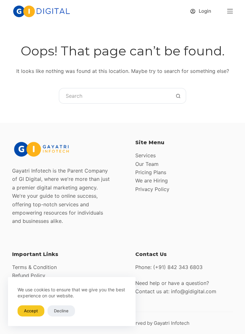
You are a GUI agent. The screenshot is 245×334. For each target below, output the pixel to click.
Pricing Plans (150, 172)
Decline (61, 310)
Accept (31, 310)
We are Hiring (151, 180)
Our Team (147, 164)
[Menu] (230, 11)
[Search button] (178, 96)
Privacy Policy (152, 189)
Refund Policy (28, 275)
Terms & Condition (34, 267)
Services (145, 155)
